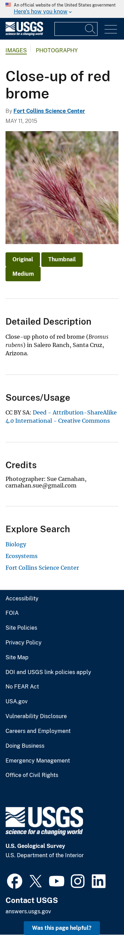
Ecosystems (22, 556)
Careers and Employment (38, 731)
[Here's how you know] (62, 9)
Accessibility (22, 599)
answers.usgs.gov (28, 911)
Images (16, 50)
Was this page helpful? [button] (62, 928)
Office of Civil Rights (32, 775)
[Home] (24, 34)
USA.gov (17, 701)
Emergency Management (38, 761)
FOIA (12, 613)
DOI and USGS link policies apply (48, 672)
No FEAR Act (22, 687)
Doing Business (25, 746)
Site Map (17, 657)
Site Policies (21, 628)
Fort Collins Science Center (49, 111)
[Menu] (110, 29)
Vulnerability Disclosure (36, 716)
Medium (23, 274)
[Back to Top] (99, 910)
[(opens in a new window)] (15, 880)
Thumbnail (62, 259)
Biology (16, 544)
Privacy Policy (24, 643)
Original (22, 259)
